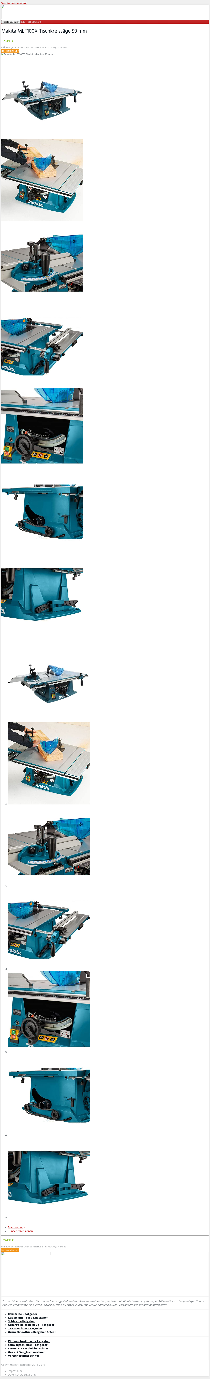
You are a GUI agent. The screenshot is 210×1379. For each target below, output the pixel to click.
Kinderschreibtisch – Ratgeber (29, 1341)
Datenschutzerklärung (22, 1374)
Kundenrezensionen (20, 1231)
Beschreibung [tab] (16, 1227)
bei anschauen (10, 51)
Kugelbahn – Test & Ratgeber (28, 1317)
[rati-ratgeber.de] (34, 18)
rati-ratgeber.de (31, 21)
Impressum (15, 1371)
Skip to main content (14, 3)
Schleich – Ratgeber (21, 1321)
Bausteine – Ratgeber (22, 1314)
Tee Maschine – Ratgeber (25, 1328)
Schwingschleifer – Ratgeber (28, 1345)
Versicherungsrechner (23, 1355)
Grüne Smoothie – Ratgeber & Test (32, 1332)
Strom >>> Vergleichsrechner (28, 1348)
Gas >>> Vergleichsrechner (26, 1352)
